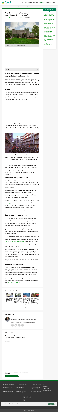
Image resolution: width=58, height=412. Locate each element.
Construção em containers (14, 282)
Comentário (7, 341)
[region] (22, 57)
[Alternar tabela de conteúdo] (36, 69)
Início (3, 6)
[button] (55, 2)
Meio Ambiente (7, 6)
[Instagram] (19, 325)
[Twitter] (22, 325)
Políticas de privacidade (47, 390)
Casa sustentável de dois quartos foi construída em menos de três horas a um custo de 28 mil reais (18, 301)
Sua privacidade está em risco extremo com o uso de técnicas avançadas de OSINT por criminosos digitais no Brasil (49, 38)
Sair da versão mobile (29, 410)
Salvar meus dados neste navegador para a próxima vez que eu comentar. (16, 373)
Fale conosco (46, 386)
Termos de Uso (46, 388)
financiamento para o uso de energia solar (14, 241)
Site (6, 365)
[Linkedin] (24, 400)
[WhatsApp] (30, 397)
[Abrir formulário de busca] (55, 3)
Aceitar (51, 404)
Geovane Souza (12, 17)
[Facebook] (12, 325)
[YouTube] (16, 325)
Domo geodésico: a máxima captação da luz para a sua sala (9, 300)
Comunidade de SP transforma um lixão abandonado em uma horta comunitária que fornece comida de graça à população (35, 301)
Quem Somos (45, 384)
